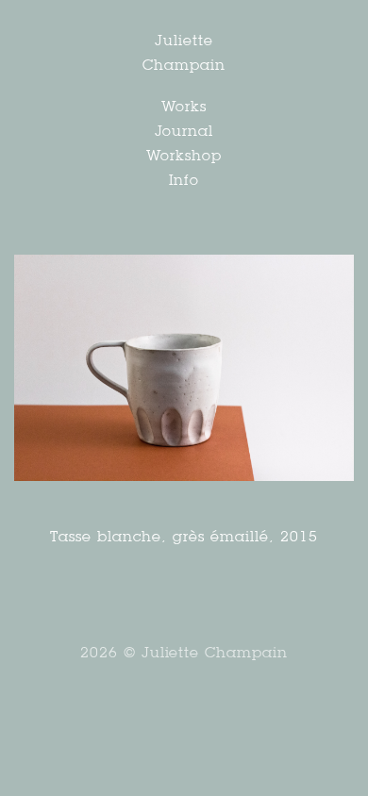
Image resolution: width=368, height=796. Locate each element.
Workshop (184, 155)
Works (184, 106)
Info (184, 180)
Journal (184, 131)
